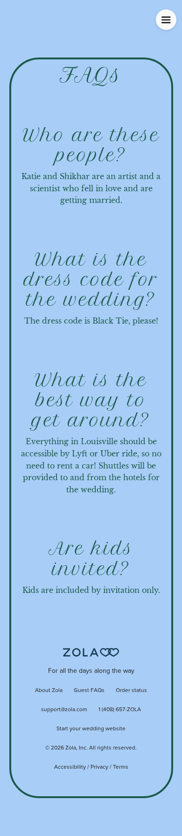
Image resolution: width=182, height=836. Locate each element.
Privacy (99, 767)
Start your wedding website (91, 729)
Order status (131, 690)
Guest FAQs (89, 690)
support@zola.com (64, 710)
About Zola (49, 690)
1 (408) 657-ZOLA (119, 710)
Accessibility (70, 767)
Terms (120, 767)
